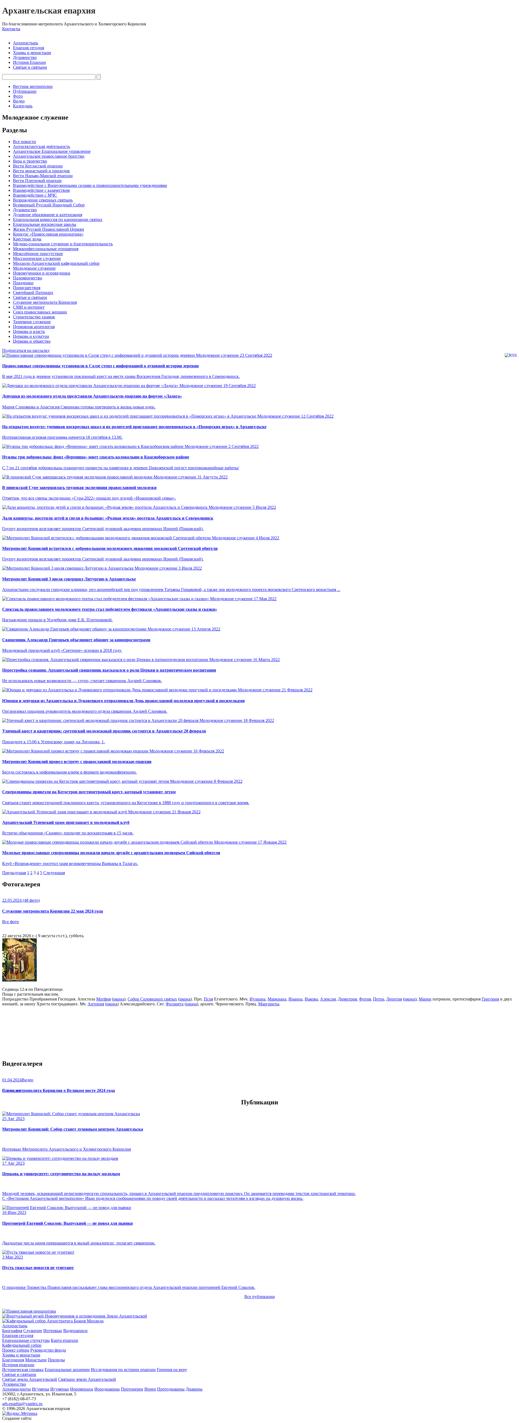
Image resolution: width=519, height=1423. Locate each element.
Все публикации (259, 1296)
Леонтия (394, 999)
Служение (32, 1330)
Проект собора (15, 1350)
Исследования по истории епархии (123, 1369)
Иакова (311, 999)
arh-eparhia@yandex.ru (22, 1403)
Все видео (11, 1090)
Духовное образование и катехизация (47, 214)
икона (118, 999)
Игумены (40, 1389)
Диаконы (194, 1389)
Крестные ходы (27, 239)
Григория (490, 999)
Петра (378, 999)
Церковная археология (34, 326)
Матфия (103, 999)
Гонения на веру (172, 1369)
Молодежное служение (34, 268)
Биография (12, 1330)
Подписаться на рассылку (26, 350)
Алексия (328, 999)
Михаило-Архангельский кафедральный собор (56, 263)
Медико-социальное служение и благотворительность (63, 244)
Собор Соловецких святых (152, 999)
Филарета (175, 1004)
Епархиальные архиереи (67, 1369)
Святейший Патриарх (33, 292)
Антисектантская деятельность (41, 146)
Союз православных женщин (40, 312)
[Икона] (19, 980)
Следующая (54, 872)
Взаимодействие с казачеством (41, 190)
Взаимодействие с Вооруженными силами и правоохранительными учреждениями (90, 185)
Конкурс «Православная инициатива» (48, 234)
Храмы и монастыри (32, 52)
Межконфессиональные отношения (45, 248)
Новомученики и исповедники (41, 273)
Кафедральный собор (21, 1345)
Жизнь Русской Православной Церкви (48, 229)
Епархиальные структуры (26, 1340)
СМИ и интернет (29, 307)
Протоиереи (132, 1389)
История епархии (18, 1364)
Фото (18, 96)
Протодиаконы (171, 1389)
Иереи (150, 1389)
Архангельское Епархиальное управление (52, 151)
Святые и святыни (30, 67)
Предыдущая (14, 872)
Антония (96, 1004)
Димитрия (347, 999)
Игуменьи (59, 1389)
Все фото (10, 921)
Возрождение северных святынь (43, 200)
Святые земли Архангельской (29, 1379)
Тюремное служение (32, 321)
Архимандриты (16, 1389)
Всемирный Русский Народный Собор (49, 205)
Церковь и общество (32, 341)
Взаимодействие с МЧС (35, 195)
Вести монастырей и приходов (41, 171)
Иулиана (257, 999)
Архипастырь (25, 43)
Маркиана (277, 999)
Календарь (22, 106)
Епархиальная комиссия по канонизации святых (57, 219)
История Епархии (29, 62)
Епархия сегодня (28, 47)
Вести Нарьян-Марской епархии (43, 175)
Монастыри (36, 1360)
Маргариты (268, 1004)
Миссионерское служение (37, 258)
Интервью (52, 1330)
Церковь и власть (29, 331)
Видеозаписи (75, 1330)
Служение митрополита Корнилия (45, 302)
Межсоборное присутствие (38, 253)
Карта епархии (64, 1340)
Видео (19, 101)
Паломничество (27, 278)
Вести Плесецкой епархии (37, 180)
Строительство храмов (34, 317)
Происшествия (26, 287)
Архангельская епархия (48, 10)
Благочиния (13, 1360)
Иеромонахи (81, 1389)
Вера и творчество (30, 161)
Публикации (24, 91)
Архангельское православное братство (48, 156)
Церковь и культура (31, 336)
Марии (425, 999)
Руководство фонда (48, 1350)
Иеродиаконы (107, 1389)
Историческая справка (23, 1369)
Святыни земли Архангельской (87, 1379)
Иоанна (295, 999)
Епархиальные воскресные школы (44, 224)
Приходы (56, 1360)
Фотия (365, 999)
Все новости (24, 141)
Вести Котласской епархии (38, 166)
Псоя (208, 999)
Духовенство (25, 57)
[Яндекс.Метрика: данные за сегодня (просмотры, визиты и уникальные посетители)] (19, 1413)
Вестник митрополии (33, 86)
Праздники (23, 282)
